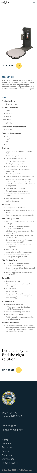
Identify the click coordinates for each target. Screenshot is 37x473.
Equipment (7, 447)
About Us (7, 455)
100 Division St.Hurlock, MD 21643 (12, 415)
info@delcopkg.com (12, 429)
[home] (5, 2)
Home (5, 439)
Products (6, 443)
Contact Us (8, 458)
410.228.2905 (9, 426)
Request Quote (10, 462)
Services (6, 451)
